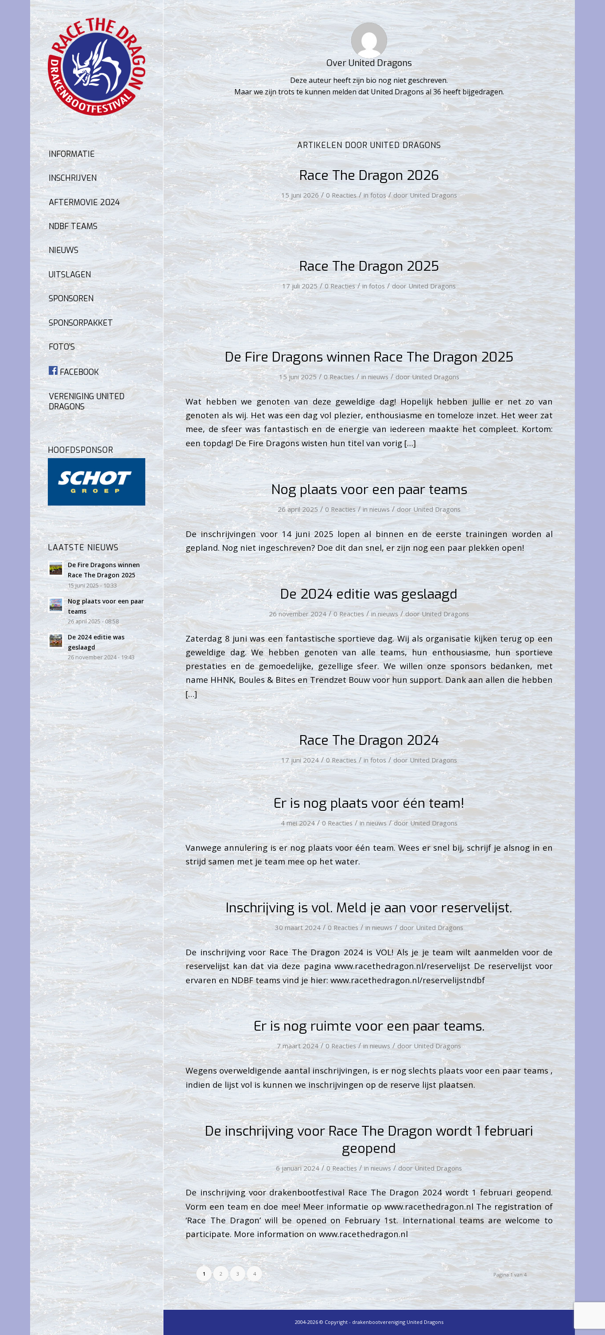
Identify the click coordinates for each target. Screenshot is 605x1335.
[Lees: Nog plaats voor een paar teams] (56, 605)
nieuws (378, 376)
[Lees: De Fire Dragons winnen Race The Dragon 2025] (56, 568)
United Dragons (433, 195)
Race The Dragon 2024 (369, 740)
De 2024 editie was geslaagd (369, 594)
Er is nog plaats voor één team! (369, 803)
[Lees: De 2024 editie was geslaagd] (56, 641)
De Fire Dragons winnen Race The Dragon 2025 (369, 357)
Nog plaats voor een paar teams (369, 489)
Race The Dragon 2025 (369, 266)
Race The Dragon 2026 (369, 175)
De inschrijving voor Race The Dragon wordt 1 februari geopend (369, 1139)
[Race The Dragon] (96, 67)
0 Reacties (341, 195)
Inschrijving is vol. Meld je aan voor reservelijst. (369, 908)
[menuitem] (96, 155)
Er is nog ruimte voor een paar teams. (369, 1026)
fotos (378, 195)
